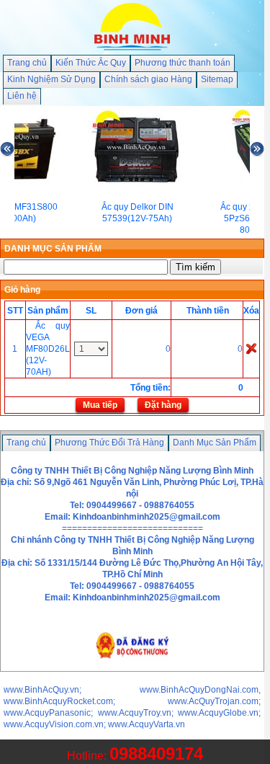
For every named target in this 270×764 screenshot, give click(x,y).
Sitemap (217, 79)
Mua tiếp (100, 405)
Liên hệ (22, 96)
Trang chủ (27, 63)
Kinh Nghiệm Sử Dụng (51, 79)
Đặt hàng (163, 405)
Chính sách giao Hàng (148, 79)
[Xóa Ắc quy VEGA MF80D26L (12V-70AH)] (251, 348)
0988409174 (156, 753)
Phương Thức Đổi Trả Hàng (109, 442)
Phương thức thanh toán (182, 63)
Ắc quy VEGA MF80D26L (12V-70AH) (48, 349)
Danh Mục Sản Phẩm (214, 442)
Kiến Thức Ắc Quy (90, 63)
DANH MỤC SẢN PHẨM (53, 249)
